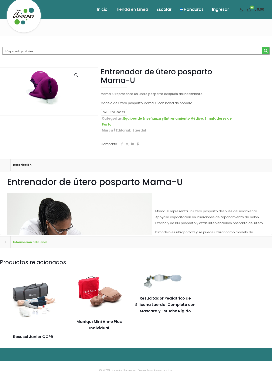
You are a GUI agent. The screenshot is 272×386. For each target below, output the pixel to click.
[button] (76, 75)
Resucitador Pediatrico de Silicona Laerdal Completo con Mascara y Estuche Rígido (165, 305)
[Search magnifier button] (265, 50)
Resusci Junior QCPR (33, 336)
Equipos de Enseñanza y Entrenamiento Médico (163, 118)
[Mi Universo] (24, 18)
